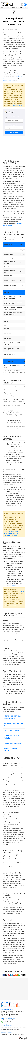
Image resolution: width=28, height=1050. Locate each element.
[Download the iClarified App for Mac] (24, 975)
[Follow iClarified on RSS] (16, 975)
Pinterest (20, 1004)
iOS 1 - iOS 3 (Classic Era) (13, 743)
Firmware (3, 1029)
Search (17, 1029)
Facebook (6, 1004)
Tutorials (7, 1027)
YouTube (13, 1006)
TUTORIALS (8, 7)
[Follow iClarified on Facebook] (4, 975)
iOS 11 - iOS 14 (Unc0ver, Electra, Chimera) (12, 717)
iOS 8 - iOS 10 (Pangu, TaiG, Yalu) (13, 724)
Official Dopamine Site (15, 509)
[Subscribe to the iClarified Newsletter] (19, 975)
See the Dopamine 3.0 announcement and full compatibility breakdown (12, 533)
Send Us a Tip (16, 1034)
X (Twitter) (13, 1004)
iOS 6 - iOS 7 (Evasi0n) (12, 731)
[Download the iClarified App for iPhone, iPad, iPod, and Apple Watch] (22, 975)
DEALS (25, 7)
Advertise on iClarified (6, 1034)
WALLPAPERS (15, 7)
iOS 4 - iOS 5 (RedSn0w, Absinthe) (12, 737)
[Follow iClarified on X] (6, 975)
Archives (13, 1029)
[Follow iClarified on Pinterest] (9, 975)
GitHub (14, 585)
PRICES (20, 7)
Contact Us (22, 1034)
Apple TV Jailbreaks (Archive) (11, 749)
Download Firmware (8, 81)
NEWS (2, 7)
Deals (20, 1027)
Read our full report (17, 105)
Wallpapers (12, 1027)
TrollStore (21, 591)
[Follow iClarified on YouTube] (14, 975)
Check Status (14, 132)
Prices (16, 1027)
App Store (6, 1014)
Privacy (24, 1039)
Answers (24, 1027)
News (2, 1027)
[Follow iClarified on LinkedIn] (11, 975)
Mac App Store (14, 1014)
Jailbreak (9, 1029)
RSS (19, 1006)
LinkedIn (6, 1006)
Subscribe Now (7, 1021)
